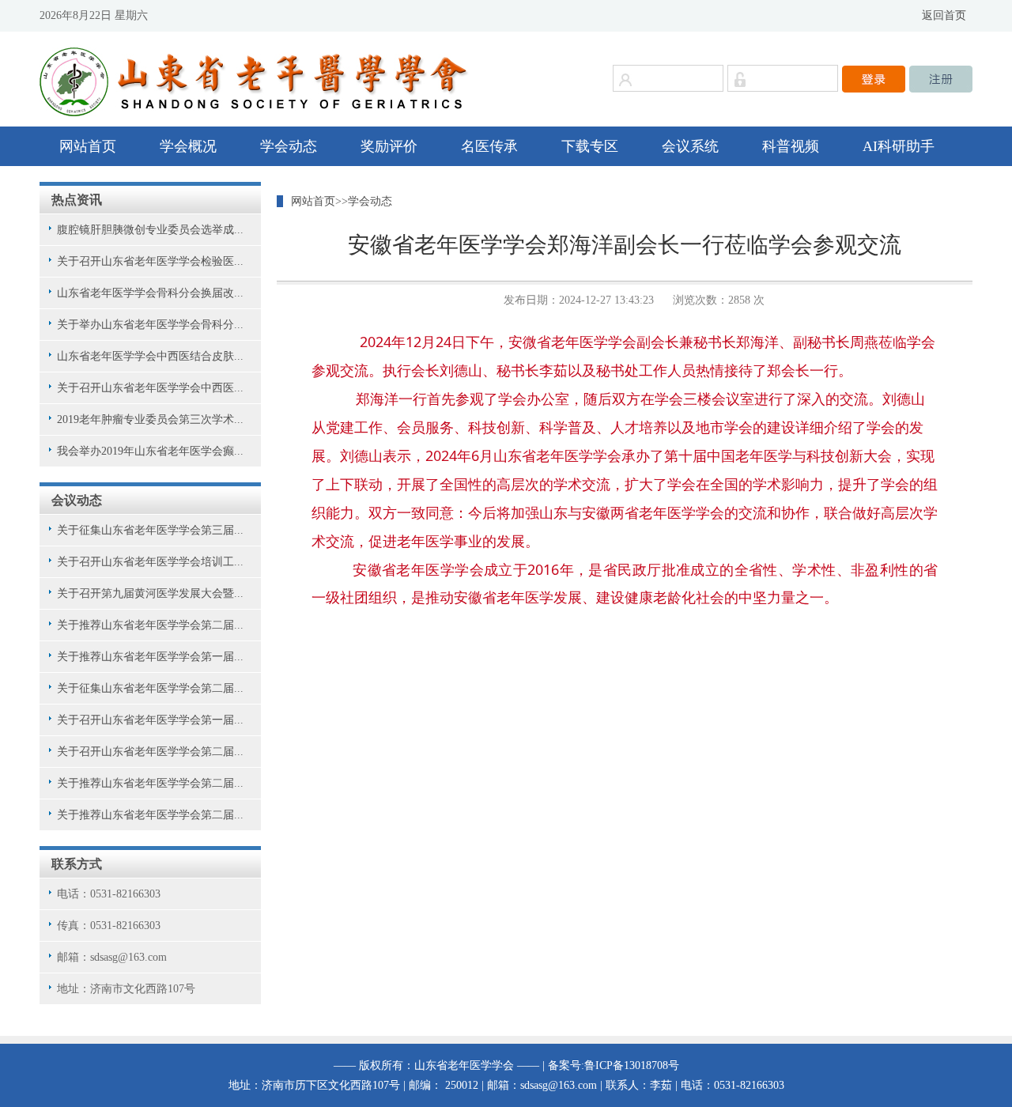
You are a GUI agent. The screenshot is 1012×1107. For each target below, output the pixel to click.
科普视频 (790, 146)
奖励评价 (389, 146)
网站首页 (87, 146)
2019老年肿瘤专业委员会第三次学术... (150, 419)
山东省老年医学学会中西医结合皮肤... (150, 356)
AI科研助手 (899, 146)
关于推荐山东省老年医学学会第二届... (150, 625)
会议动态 (76, 500)
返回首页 (944, 15)
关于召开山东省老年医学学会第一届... (150, 720)
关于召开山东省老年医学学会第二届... (150, 752)
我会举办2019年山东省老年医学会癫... (150, 451)
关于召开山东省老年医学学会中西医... (150, 388)
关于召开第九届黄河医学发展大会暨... (150, 593)
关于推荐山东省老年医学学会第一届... (150, 657)
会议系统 (690, 146)
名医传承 (489, 146)
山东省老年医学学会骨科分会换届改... (150, 293)
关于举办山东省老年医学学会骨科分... (150, 325)
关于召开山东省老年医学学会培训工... (150, 562)
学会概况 (188, 146)
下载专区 (589, 146)
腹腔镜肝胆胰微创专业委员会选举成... (150, 230)
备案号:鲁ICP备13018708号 (613, 1065)
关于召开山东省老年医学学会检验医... (150, 261)
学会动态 (288, 146)
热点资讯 (76, 199)
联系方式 (76, 864)
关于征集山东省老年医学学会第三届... (150, 530)
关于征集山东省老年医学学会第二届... (150, 688)
